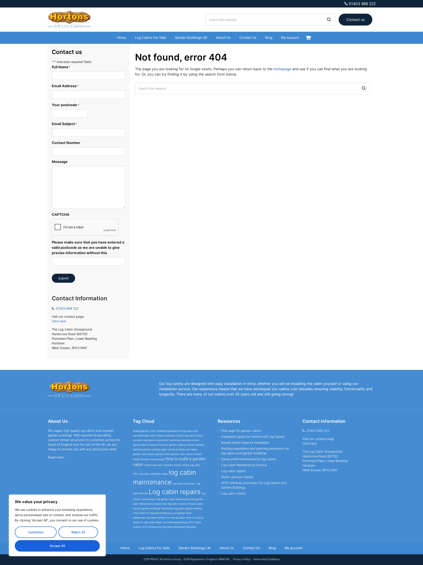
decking (186, 440)
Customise (35, 532)
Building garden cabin (144, 431)
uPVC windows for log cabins (157, 527)
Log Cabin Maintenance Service (244, 465)
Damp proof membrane (168, 440)
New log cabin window (174, 503)
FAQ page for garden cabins (241, 430)
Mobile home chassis (150, 503)
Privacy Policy (241, 559)
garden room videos (182, 454)
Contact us (355, 19)
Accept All (57, 546)
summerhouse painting (175, 522)
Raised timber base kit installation (245, 442)
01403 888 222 (362, 4)
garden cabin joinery (144, 454)
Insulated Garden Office (176, 465)
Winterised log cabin (185, 527)
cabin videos (156, 435)
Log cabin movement (184, 483)
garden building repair (155, 449)
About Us (58, 421)
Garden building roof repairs (182, 449)
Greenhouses (157, 459)
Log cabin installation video (153, 474)
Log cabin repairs (174, 492)
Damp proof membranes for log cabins (248, 459)
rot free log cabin (176, 517)
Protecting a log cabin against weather (181, 508)
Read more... (57, 457)
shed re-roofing (194, 517)
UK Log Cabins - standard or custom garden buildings (71, 19)
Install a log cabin (153, 465)
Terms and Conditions (266, 559)
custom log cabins (186, 435)
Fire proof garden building (172, 444)
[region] (57, 525)
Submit (63, 278)
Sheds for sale (140, 522)
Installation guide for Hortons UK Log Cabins (252, 436)
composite (169, 435)
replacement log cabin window (149, 517)
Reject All (78, 532)
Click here (59, 321)
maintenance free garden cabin (158, 499)
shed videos (155, 522)
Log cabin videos (233, 493)
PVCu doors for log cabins (147, 513)
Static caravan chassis (237, 477)
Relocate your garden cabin (177, 513)
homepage (282, 69)
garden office (163, 454)
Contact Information (79, 298)
